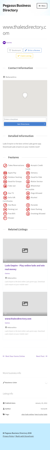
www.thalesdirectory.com (18, 318)
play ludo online (28, 414)
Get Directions (23, 124)
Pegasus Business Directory (17, 8)
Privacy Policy (8, 436)
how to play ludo (41, 414)
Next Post (40, 356)
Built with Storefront (25, 436)
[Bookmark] (5, 260)
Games (7, 273)
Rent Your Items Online (15, 356)
